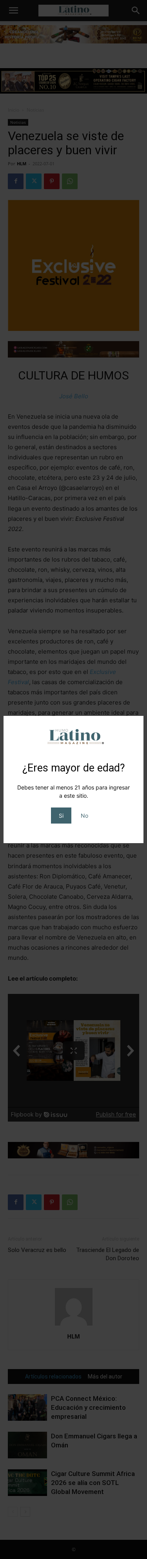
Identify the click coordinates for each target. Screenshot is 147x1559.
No (84, 815)
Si (61, 815)
